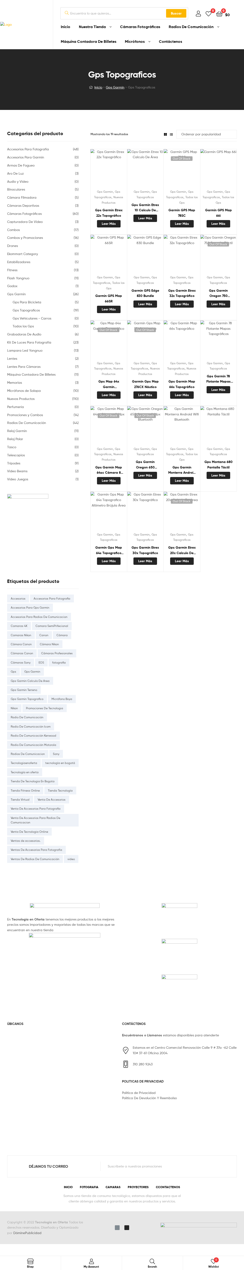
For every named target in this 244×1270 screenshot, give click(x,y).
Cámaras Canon (22, 653)
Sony (56, 754)
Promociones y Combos (25, 415)
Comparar (109, 169)
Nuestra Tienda (92, 26)
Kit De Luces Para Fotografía (29, 342)
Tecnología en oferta (25, 772)
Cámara (62, 635)
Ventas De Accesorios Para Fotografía (36, 850)
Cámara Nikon (49, 644)
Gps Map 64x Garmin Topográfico (108, 384)
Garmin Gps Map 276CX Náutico (145, 384)
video (71, 859)
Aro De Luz (15, 173)
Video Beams (17, 471)
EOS (41, 662)
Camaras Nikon (21, 635)
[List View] (171, 134)
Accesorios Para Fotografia (52, 598)
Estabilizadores (18, 262)
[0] (208, 13)
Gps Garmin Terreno (24, 690)
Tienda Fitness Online (25, 790)
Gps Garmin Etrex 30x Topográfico (145, 550)
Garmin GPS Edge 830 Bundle (145, 293)
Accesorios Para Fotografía (28, 149)
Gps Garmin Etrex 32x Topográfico (182, 293)
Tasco (11, 447)
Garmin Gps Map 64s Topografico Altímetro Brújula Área (108, 550)
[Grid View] (165, 134)
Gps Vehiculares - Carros (32, 318)
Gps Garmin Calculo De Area (30, 681)
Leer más (109, 224)
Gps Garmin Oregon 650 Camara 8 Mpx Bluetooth (145, 465)
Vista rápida (120, 169)
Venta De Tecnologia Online (29, 831)
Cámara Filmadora (21, 197)
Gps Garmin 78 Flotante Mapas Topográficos (218, 379)
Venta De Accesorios (52, 799)
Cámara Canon (21, 644)
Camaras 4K (19, 626)
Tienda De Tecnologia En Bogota (33, 781)
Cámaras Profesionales (57, 653)
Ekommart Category (22, 254)
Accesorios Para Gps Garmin (30, 607)
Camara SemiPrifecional (52, 626)
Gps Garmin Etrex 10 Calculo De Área (145, 208)
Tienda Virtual (20, 799)
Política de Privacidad (139, 1093)
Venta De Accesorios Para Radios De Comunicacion (35, 820)
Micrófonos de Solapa (24, 391)
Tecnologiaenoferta (24, 763)
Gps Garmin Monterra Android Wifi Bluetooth (181, 470)
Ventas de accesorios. (26, 840)
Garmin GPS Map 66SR (108, 298)
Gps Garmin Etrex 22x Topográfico (108, 213)
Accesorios (18, 598)
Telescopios (16, 455)
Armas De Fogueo (21, 165)
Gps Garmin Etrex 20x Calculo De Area (182, 550)
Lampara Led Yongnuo (24, 350)
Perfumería (15, 407)
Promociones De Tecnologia (44, 708)
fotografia (59, 662)
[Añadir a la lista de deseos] (97, 169)
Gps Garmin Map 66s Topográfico (181, 384)
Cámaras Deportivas (23, 205)
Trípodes (13, 463)
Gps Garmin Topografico (27, 699)
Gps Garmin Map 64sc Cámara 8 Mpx (108, 470)
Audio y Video (17, 181)
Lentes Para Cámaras (24, 366)
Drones (12, 246)
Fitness (12, 270)
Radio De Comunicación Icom (31, 726)
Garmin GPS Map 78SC (181, 213)
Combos (13, 230)
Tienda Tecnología (60, 790)
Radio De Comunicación (27, 717)
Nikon (14, 708)
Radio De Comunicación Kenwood (33, 735)
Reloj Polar (15, 439)
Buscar (176, 13)
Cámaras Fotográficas (140, 26)
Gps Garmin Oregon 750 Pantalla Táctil (218, 293)
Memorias (14, 382)
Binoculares (16, 189)
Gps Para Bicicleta (27, 302)
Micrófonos (135, 41)
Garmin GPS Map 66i (218, 213)
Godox (12, 286)
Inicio (65, 26)
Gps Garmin (115, 87)
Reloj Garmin (17, 431)
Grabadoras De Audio (24, 334)
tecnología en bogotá (60, 763)
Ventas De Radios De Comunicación (35, 859)
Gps (13, 671)
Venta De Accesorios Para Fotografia (36, 808)
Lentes (12, 358)
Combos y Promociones (25, 238)
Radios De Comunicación (191, 26)
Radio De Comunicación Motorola (33, 745)
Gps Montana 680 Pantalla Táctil (218, 464)
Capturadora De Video (25, 222)
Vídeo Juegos (17, 479)
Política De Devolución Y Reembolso (149, 1098)
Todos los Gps (23, 326)
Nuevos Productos (21, 399)
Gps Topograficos (26, 310)
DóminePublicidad (27, 1233)
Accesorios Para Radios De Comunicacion (39, 617)
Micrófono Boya (61, 699)
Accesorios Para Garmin (25, 157)
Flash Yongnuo (18, 278)
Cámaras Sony (20, 662)
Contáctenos (170, 41)
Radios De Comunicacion (28, 754)
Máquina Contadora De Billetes (88, 41)
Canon (43, 635)
